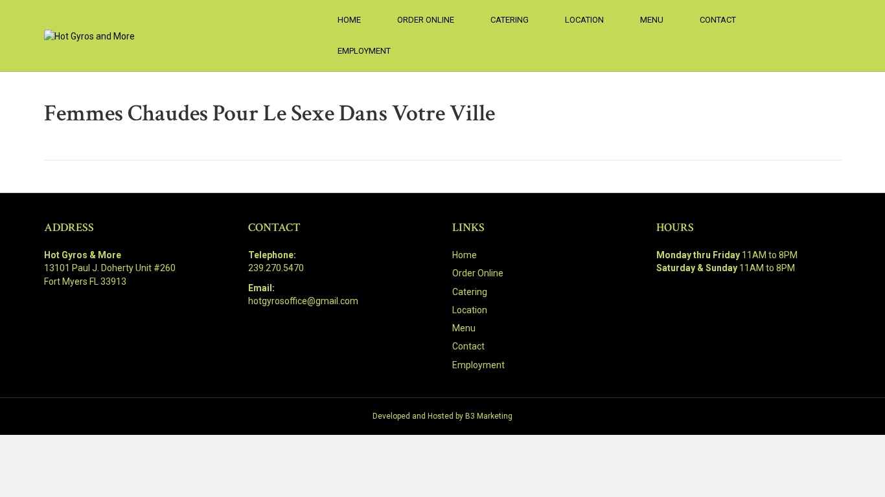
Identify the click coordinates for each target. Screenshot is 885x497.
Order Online (425, 20)
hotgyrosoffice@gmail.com (303, 301)
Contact (718, 20)
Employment (364, 51)
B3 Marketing (488, 416)
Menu (651, 20)
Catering (509, 20)
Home (349, 20)
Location (584, 20)
